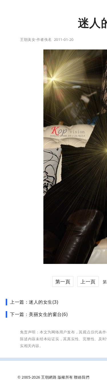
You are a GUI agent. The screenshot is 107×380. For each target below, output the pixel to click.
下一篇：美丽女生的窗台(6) (39, 314)
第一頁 (62, 281)
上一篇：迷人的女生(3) (34, 302)
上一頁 (88, 281)
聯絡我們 (81, 377)
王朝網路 (48, 377)
